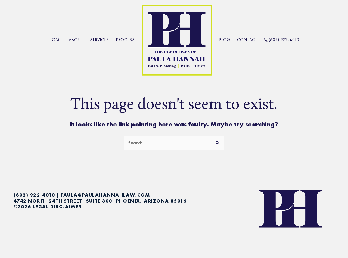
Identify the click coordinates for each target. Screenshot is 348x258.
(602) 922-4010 (283, 39)
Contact (247, 39)
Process (125, 39)
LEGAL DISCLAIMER (57, 206)
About (76, 39)
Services (99, 39)
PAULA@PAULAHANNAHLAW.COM (105, 195)
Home (55, 39)
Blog (225, 39)
